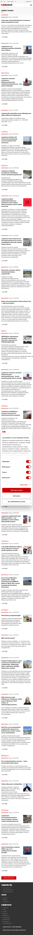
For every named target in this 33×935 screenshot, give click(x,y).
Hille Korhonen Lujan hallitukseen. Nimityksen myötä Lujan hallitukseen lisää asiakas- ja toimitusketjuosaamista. (11, 700)
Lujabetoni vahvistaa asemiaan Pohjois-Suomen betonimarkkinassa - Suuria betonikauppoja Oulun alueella (11, 375)
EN (1, 1)
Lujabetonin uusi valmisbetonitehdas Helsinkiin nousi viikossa (11, 48)
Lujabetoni (5, 907)
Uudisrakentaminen (7, 892)
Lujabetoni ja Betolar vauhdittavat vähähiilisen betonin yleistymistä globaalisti (11, 173)
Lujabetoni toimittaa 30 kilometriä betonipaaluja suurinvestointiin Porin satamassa (9, 140)
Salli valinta (16, 496)
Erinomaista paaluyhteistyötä (11, 615)
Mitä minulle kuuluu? (8, 638)
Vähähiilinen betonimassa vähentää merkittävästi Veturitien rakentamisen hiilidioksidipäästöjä (9, 339)
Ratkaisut (5, 899)
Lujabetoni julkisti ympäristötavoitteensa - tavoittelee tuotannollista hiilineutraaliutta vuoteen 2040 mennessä (11, 202)
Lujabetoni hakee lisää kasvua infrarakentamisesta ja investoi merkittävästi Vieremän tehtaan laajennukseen (11, 241)
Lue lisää (4, 37)
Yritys (4, 909)
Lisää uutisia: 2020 (9, 878)
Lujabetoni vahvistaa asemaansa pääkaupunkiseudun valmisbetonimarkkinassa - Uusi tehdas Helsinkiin (11, 82)
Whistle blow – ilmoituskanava (12, 927)
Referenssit (5, 915)
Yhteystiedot (6, 901)
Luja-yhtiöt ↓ (29, 1)
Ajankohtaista (4, 17)
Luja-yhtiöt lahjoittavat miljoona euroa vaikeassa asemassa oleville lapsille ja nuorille (11, 548)
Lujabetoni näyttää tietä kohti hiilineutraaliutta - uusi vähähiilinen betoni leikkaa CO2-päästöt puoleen (11, 518)
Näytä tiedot (24, 484)
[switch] (28, 467)
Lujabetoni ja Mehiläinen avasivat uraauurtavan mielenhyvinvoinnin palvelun (10, 413)
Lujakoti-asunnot (7, 888)
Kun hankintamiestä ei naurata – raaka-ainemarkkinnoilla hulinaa (14, 762)
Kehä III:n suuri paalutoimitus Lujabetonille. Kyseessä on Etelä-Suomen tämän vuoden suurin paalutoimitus (11, 730)
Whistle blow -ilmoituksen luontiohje (14, 930)
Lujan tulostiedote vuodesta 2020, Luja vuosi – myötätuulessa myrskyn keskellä (10, 849)
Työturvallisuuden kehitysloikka (11, 784)
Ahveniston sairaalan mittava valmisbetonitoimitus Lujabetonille (10, 272)
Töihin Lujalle (10, 1)
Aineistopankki (6, 917)
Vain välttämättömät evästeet (16, 501)
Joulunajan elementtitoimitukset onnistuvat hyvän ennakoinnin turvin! (15, 21)
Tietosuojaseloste (7, 923)
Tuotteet (5, 898)
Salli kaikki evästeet (17, 490)
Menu (31, 5)
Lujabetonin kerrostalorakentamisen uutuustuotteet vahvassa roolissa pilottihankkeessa (9, 818)
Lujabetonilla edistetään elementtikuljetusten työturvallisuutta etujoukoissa (16, 114)
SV (4, 1)
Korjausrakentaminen (8, 890)
